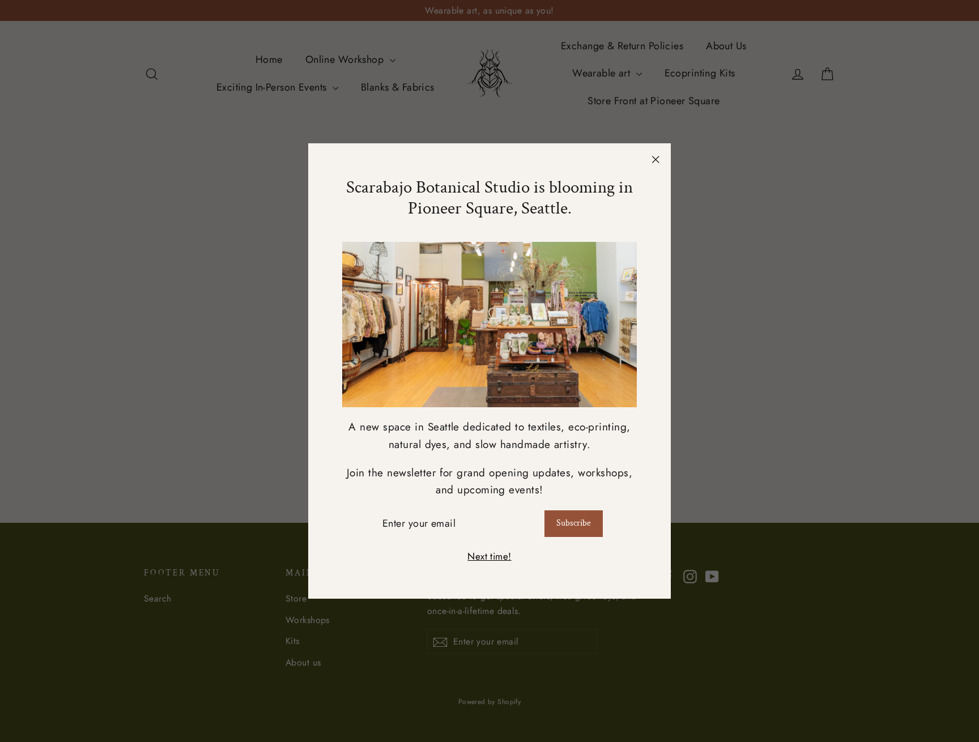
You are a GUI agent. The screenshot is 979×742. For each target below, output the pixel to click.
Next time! (489, 556)
